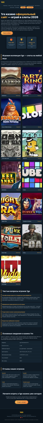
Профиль (23, 7)
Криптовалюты (37, 5)
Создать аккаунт (21, 402)
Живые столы (10, 5)
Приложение (12, 7)
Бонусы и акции (16, 5)
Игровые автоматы (31, 5)
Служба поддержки (23, 5)
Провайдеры (17, 7)
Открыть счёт (30, 7)
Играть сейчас (7, 33)
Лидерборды (5, 5)
